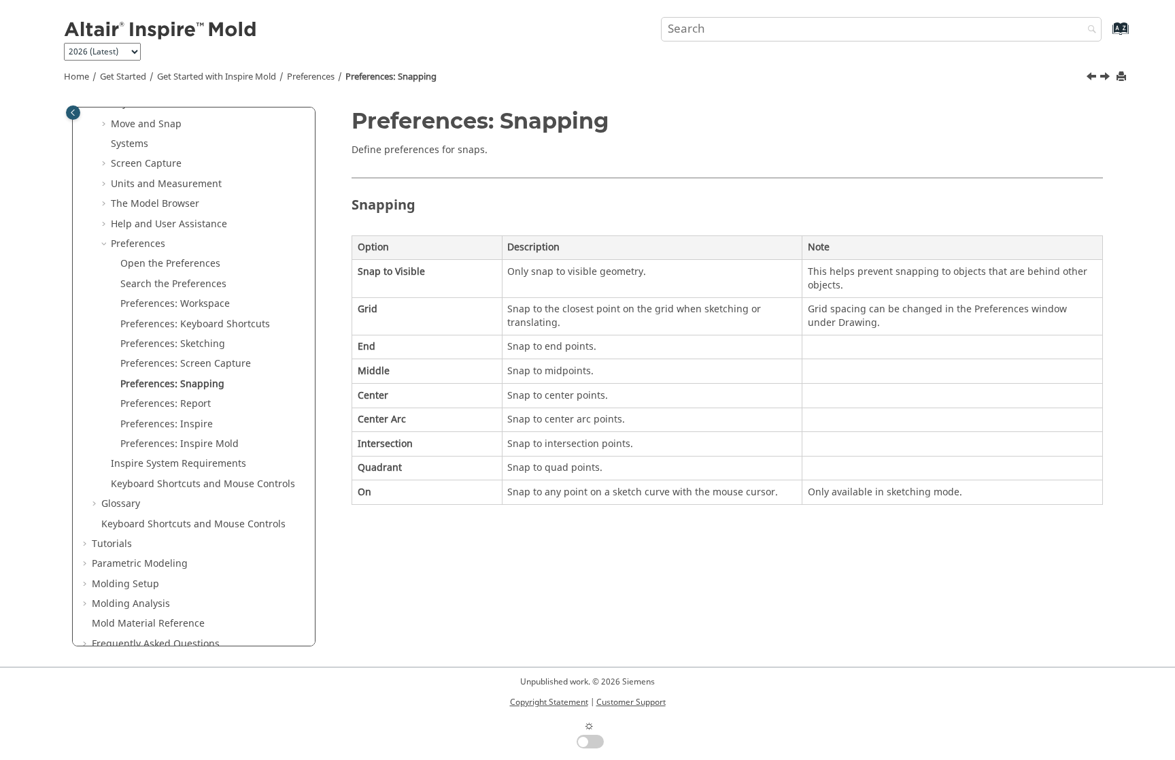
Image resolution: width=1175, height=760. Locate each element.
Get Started (123, 77)
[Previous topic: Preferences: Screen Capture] (1092, 78)
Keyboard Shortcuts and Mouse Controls (203, 484)
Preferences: (179, 444)
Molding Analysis (131, 604)
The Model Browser (155, 204)
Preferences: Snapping (391, 77)
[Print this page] (1122, 77)
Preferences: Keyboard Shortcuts (195, 324)
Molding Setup (125, 584)
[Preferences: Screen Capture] (1092, 78)
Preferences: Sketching (172, 344)
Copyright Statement (549, 702)
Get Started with (216, 77)
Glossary (120, 504)
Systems (129, 144)
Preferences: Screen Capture (185, 364)
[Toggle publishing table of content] (73, 112)
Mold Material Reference (148, 623)
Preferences (311, 77)
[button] (105, 124)
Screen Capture (146, 163)
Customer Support (631, 702)
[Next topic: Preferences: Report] (1106, 78)
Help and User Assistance (169, 224)
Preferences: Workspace (175, 304)
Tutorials (112, 544)
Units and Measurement (166, 184)
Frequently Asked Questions (156, 644)
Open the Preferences (170, 264)
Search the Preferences (173, 284)
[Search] (1089, 30)
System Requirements (178, 464)
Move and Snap (146, 124)
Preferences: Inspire (166, 424)
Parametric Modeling (140, 564)
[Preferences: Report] (1106, 78)
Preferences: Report (165, 404)
